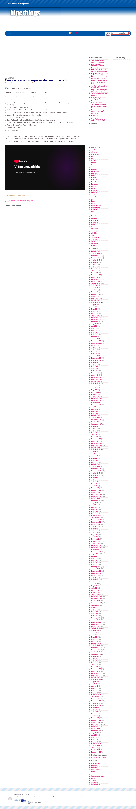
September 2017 (96, 424)
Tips (92, 235)
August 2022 (95, 324)
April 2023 (94, 311)
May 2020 (94, 366)
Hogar (93, 188)
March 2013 (95, 539)
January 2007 (95, 696)
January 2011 (95, 594)
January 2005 (95, 745)
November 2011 (96, 573)
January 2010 (95, 620)
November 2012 (96, 547)
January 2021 (95, 356)
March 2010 (95, 616)
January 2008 (95, 671)
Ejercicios (94, 180)
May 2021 (94, 351)
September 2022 (96, 322)
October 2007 (95, 677)
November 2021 (96, 343)
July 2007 (94, 684)
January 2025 (95, 277)
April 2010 (94, 613)
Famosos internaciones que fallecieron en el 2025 (99, 70)
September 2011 (96, 577)
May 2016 (94, 458)
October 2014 (95, 498)
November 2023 (96, 298)
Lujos (93, 201)
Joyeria (93, 194)
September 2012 (96, 552)
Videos (93, 246)
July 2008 (94, 658)
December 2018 (96, 398)
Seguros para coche (97, 776)
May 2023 (94, 309)
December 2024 (96, 279)
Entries (73, 33)
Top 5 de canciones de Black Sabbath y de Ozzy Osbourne (99, 106)
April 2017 (94, 434)
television (94, 233)
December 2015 (96, 469)
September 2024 (96, 283)
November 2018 (96, 400)
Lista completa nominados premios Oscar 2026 (97, 65)
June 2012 (94, 558)
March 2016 (95, 462)
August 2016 (95, 451)
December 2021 (96, 341)
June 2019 (94, 388)
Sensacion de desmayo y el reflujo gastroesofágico (99, 98)
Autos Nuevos (95, 763)
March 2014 (95, 513)
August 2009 (95, 630)
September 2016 (96, 449)
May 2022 (94, 330)
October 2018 (95, 403)
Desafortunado (96, 171)
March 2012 (95, 564)
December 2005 (96, 724)
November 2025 (96, 258)
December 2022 (96, 317)
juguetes (94, 199)
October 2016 (95, 447)
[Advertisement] (68, 25)
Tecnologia (94, 231)
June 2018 (94, 409)
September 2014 (96, 500)
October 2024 (95, 281)
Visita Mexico (95, 784)
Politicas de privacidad (73, 796)
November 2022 (96, 319)
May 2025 (94, 268)
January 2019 (95, 396)
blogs (93, 158)
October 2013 (95, 524)
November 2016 (96, 445)
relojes (93, 224)
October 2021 (95, 345)
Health (93, 772)
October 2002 (95, 750)
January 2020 (95, 375)
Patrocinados (95, 216)
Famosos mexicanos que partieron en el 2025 (99, 74)
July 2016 (94, 454)
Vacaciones (95, 237)
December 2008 (96, 647)
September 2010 (96, 603)
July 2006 (94, 709)
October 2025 (95, 260)
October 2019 (95, 381)
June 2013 (94, 532)
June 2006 (94, 711)
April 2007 (94, 690)
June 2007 (94, 686)
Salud (93, 226)
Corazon (94, 165)
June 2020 (94, 364)
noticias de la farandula (98, 774)
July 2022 (94, 326)
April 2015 (94, 486)
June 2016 (94, 456)
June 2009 (94, 635)
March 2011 (95, 590)
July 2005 (94, 735)
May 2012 (94, 560)
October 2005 (95, 728)
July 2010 (94, 607)
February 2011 (96, 592)
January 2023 (95, 315)
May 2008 (94, 662)
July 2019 (94, 385)
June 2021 (94, 349)
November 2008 (96, 650)
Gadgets (94, 186)
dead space (12, 195)
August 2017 (95, 426)
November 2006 (96, 701)
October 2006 (95, 703)
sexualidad (94, 229)
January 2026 (95, 253)
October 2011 (95, 575)
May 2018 (94, 411)
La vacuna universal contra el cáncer (97, 101)
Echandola (26, 82)
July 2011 (94, 581)
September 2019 (96, 383)
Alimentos (94, 152)
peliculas (94, 218)
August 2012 (95, 554)
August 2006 (95, 707)
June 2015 (94, 481)
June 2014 (94, 507)
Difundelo (94, 765)
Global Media (95, 769)
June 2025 (94, 266)
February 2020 (96, 373)
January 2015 (95, 492)
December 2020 (96, 358)
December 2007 (96, 673)
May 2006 (94, 713)
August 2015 (95, 477)
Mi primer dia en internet (97, 758)
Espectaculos (95, 182)
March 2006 (95, 718)
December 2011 (96, 571)
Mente (93, 203)
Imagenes (94, 190)
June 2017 (94, 430)
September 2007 (96, 679)
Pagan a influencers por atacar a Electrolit (99, 90)
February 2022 (96, 336)
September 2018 (96, 405)
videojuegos (35, 82)
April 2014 (94, 511)
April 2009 (94, 639)
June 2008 (94, 660)
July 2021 (94, 347)
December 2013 (96, 520)
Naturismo (94, 209)
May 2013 (94, 535)
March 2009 (95, 641)
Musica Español (96, 205)
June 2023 (94, 307)
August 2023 (95, 305)
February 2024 (96, 294)
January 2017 (95, 441)
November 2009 (96, 624)
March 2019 (95, 392)
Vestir (93, 241)
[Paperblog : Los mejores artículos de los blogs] (20, 802)
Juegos (93, 197)
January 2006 (95, 722)
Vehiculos (94, 239)
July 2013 (94, 530)
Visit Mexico (95, 782)
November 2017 (96, 420)
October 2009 (95, 626)
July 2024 (94, 285)
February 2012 (96, 567)
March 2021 (95, 354)
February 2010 (96, 618)
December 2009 (96, 622)
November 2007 (96, 675)
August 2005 (95, 733)
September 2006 (96, 705)
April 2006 (94, 716)
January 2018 (95, 417)
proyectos (94, 220)
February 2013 (96, 541)
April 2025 (94, 270)
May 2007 (94, 688)
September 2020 (96, 360)
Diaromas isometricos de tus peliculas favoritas (99, 77)
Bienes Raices (96, 156)
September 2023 (96, 302)
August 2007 (95, 682)
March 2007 (95, 692)
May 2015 (94, 483)
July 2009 (94, 633)
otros (93, 214)
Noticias (93, 211)
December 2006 (96, 699)
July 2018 (94, 407)
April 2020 (94, 368)
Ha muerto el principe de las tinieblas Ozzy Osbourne (99, 111)
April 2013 (94, 537)
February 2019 (96, 394)
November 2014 (96, 496)
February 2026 (96, 251)
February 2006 (96, 720)
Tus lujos (94, 780)
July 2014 (94, 505)
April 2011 (94, 588)
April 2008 (94, 664)
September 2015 (96, 475)
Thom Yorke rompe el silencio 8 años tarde (98, 119)
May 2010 (94, 611)
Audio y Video (95, 154)
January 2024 (95, 296)
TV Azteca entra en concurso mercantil (97, 61)
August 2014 (95, 503)
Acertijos (94, 150)
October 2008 (95, 652)
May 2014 (94, 509)
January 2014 (95, 518)
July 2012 (94, 556)
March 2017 (95, 437)
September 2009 (96, 628)
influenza (94, 192)
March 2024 (95, 292)
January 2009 (95, 645)
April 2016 (94, 460)
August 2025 (95, 262)
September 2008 (96, 654)
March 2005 (95, 741)
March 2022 (95, 334)
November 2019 (96, 379)
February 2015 (96, 490)
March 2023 (95, 313)
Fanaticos (34, 13)
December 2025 (96, 256)
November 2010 (96, 598)
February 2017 (96, 439)
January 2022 (95, 339)
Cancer (93, 160)
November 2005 (96, 726)
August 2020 (95, 362)
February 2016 (96, 464)
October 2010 (95, 601)
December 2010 (96, 596)
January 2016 (95, 466)
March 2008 (95, 667)
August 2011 (95, 579)
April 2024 (94, 290)
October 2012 (95, 549)
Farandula (94, 184)
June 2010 (94, 609)
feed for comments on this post (20, 201)
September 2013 (96, 526)
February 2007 (96, 694)
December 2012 (96, 545)
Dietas (93, 175)
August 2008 (95, 656)
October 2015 (95, 473)
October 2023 (95, 300)
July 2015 (94, 479)
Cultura (93, 167)
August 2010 (95, 605)
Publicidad (94, 222)
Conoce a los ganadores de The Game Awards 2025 (99, 82)
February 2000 (96, 752)
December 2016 (96, 443)
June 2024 (94, 287)
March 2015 (95, 488)
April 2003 (94, 748)
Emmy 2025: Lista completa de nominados (99, 116)
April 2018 (94, 413)
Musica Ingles (95, 207)
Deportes (94, 169)
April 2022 (94, 332)
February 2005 (96, 743)
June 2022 (94, 328)
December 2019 (96, 377)
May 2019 (94, 390)
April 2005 (94, 739)
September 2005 (96, 731)
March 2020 (95, 371)
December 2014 (96, 494)
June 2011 (94, 584)
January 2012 (95, 569)
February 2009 (96, 643)
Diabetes (94, 173)
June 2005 (94, 737)
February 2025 (96, 275)
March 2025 (95, 273)
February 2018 (96, 415)
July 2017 (94, 428)
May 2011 (94, 586)
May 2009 (94, 637)
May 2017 (94, 432)
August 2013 (95, 528)
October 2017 (95, 422)
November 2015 (96, 471)
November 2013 (96, 522)
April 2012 (94, 562)
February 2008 (96, 669)
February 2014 (96, 515)
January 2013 (95, 543)
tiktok (93, 778)
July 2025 (94, 264)
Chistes (93, 162)
